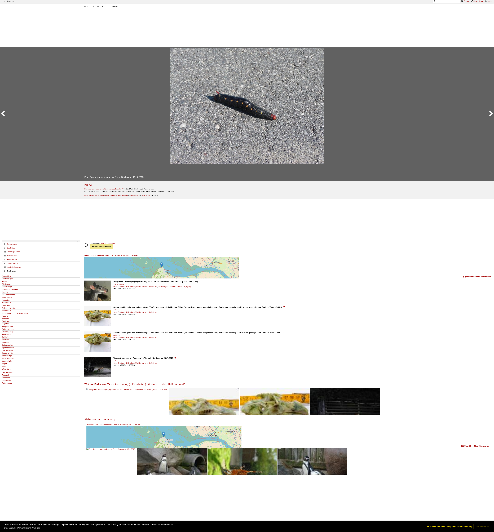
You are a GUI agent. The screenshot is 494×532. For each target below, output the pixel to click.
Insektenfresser (8, 295)
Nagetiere (6, 305)
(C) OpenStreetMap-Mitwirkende (477, 277)
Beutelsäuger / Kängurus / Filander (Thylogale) (174, 287)
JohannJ (116, 310)
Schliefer (5, 337)
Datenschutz (7, 383)
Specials (5, 342)
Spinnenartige (7, 345)
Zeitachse (6, 378)
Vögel (4, 363)
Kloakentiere (7, 297)
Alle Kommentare (108, 243)
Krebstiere (6, 300)
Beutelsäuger (7, 279)
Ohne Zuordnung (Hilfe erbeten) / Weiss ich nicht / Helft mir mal (135, 287)
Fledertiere (6, 284)
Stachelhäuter (7, 350)
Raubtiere (6, 321)
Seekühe (5, 340)
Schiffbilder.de (12, 256)
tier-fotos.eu (9, 1)
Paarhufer (6, 316)
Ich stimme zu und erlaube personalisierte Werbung (449, 526)
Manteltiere (6, 303)
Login (489, 1)
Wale (4, 366)
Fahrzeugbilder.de (13, 252)
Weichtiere (6, 369)
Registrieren (478, 1)
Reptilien (5, 324)
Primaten (5, 318)
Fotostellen (6, 375)
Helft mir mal (146, 195)
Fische (4, 281)
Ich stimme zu (483, 526)
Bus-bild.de (11, 248)
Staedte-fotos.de (13, 263)
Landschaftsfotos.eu (14, 267)
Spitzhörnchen (8, 348)
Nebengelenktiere (9, 308)
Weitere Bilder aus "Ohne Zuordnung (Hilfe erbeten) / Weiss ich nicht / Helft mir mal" (134, 384)
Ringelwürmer (7, 326)
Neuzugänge (7, 372)
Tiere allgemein (8, 358)
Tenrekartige (7, 356)
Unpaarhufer (7, 361)
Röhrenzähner (8, 329)
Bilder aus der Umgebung (99, 419)
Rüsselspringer (8, 332)
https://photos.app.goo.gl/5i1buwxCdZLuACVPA (103, 189)
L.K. (115, 361)
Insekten (5, 292)
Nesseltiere (6, 311)
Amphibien (6, 276)
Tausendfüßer (7, 353)
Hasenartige (7, 287)
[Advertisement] (161, 28)
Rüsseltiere (6, 334)
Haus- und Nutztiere (10, 289)
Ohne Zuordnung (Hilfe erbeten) (116, 195)
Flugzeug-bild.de (13, 259)
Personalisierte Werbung (28, 528)
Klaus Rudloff (118, 284)
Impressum (6, 380)
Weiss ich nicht (134, 195)
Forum (466, 1)
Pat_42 (88, 184)
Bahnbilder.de (12, 244)
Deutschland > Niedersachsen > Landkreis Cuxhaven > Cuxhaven (111, 255)
